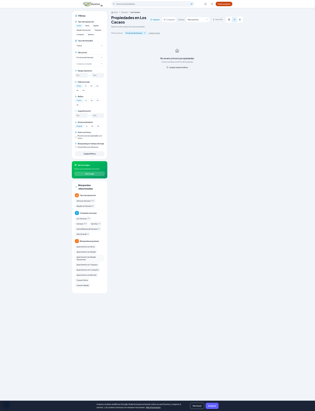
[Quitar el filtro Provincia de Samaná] (144, 33)
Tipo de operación (86, 22)
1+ (86, 86)
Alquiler (96, 26)
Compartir (80, 34)
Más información (153, 407)
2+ (92, 86)
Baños (80, 96)
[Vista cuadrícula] (229, 19)
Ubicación (82, 52)
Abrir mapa (89, 174)
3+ (97, 86)
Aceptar (212, 405)
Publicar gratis (224, 4)
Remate (91, 34)
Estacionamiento (85, 122)
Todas (79, 26)
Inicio (116, 12)
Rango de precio (85, 71)
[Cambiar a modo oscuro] (205, 4)
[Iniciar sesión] (212, 4)
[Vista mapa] (240, 19)
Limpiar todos (154, 33)
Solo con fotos (84, 132)
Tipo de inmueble (85, 41)
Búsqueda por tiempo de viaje (91, 143)
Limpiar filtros (90, 154)
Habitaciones (84, 82)
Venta (87, 26)
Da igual (79, 126)
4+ (78, 90)
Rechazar (197, 405)
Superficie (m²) (84, 111)
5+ (84, 90)
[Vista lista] (234, 19)
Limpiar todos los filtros (178, 67)
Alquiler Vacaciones (84, 30)
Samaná (124, 12)
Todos (79, 100)
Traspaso (97, 30)
